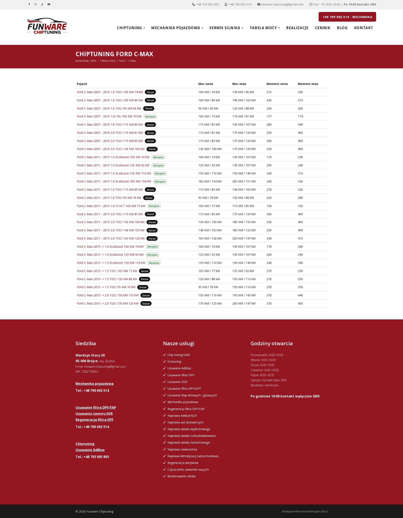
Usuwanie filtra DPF (180, 375)
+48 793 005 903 (207, 4)
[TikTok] (42, 4)
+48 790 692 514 (240, 4)
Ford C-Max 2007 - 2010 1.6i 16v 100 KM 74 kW (109, 116)
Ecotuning (174, 361)
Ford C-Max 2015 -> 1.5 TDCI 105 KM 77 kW (107, 271)
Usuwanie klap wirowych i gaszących (192, 395)
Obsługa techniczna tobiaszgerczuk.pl (304, 511)
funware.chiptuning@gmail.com (282, 4)
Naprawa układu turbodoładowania (191, 436)
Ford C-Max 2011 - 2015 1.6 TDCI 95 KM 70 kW (109, 198)
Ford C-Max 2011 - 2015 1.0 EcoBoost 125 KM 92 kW (113, 165)
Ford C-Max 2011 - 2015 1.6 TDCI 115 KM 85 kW (110, 189)
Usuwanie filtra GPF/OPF (184, 388)
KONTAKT (363, 27)
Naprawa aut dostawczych (185, 422)
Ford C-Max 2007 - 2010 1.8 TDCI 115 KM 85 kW (110, 124)
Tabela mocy (107, 60)
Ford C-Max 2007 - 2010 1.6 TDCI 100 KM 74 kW (110, 92)
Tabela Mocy (263, 27)
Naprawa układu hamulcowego (188, 442)
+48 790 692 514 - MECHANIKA (347, 17)
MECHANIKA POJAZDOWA (175, 27)
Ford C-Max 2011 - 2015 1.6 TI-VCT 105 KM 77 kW (111, 206)
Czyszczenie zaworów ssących (188, 469)
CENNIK (322, 27)
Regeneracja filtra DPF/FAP (186, 409)
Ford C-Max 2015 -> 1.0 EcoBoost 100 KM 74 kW (110, 247)
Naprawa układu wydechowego (188, 429)
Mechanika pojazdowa (182, 402)
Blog (342, 27)
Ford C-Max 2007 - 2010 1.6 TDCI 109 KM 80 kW (110, 100)
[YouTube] (48, 4)
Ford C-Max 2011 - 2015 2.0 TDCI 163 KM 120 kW (111, 238)
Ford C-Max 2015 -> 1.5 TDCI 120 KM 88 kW (107, 279)
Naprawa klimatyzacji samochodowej (193, 456)
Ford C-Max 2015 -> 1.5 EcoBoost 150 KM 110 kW (111, 263)
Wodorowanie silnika (181, 476)
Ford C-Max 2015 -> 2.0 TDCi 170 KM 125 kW (108, 303)
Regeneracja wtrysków (182, 463)
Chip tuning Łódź (178, 355)
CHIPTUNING (129, 27)
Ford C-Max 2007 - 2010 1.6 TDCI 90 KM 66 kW (109, 108)
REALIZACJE (297, 27)
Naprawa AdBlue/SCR (182, 416)
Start (93, 60)
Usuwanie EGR (177, 382)
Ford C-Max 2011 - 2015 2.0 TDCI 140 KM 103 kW (111, 230)
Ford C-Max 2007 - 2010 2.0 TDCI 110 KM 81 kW (110, 133)
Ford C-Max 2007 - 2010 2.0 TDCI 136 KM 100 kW (111, 149)
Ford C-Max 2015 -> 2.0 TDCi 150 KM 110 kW (108, 295)
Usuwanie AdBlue (179, 368)
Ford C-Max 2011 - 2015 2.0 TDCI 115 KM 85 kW (110, 214)
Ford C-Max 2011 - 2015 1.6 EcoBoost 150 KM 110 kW (114, 173)
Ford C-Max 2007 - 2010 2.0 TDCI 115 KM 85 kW (110, 141)
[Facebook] (29, 4)
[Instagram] (35, 4)
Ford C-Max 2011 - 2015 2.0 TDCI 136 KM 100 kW (111, 222)
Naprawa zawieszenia (182, 449)
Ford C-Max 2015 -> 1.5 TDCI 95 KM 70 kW (106, 287)
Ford (122, 60)
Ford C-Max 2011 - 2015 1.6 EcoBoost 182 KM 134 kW (114, 181)
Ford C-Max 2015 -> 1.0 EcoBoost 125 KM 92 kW (110, 254)
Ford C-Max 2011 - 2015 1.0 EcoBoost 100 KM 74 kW (113, 157)
